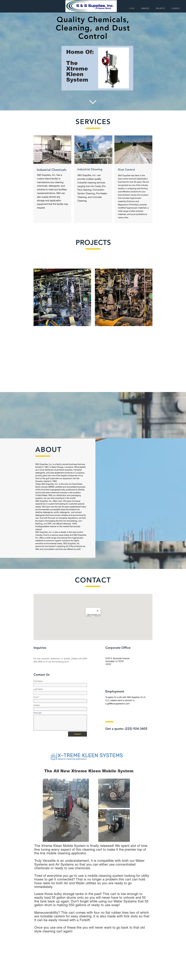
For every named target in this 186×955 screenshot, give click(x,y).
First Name (38, 681)
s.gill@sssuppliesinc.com (117, 703)
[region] (97, 68)
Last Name (38, 689)
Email (36, 697)
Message (37, 713)
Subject (37, 705)
